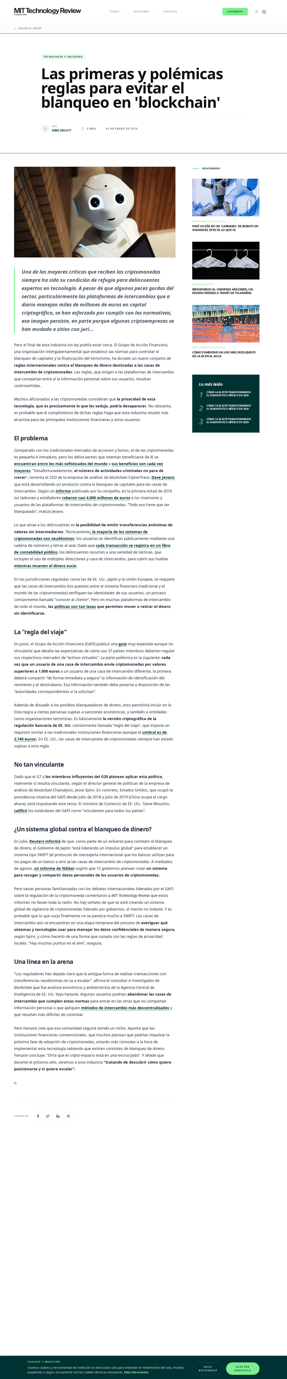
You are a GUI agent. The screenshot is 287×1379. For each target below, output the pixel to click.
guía (122, 643)
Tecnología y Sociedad (63, 56)
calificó (20, 810)
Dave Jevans (162, 477)
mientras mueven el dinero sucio (45, 565)
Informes (142, 11)
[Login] (256, 12)
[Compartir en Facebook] (38, 1116)
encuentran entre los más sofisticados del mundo (61, 463)
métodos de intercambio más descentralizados (125, 1007)
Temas (115, 11)
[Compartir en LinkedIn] (58, 1116)
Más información (136, 1372)
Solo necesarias (208, 1368)
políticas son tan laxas (75, 606)
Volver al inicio (29, 28)
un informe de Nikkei (54, 868)
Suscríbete (235, 11)
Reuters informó (45, 841)
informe (63, 490)
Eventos (170, 11)
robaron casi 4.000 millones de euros (96, 497)
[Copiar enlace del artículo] (68, 1116)
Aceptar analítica (242, 1368)
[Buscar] (264, 12)
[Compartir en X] (48, 1116)
